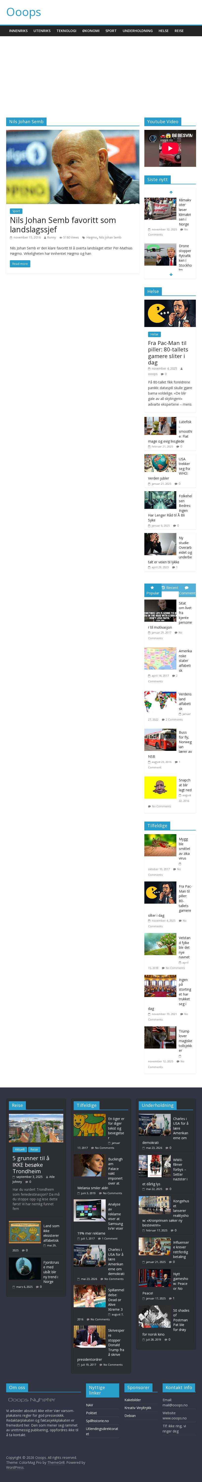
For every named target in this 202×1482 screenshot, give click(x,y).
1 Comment (110, 1238)
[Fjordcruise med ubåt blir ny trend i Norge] (25, 1260)
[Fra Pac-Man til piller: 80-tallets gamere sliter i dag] (170, 302)
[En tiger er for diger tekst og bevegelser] (91, 1116)
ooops (152, 374)
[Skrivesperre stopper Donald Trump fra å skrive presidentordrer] (91, 1328)
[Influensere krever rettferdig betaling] (155, 1240)
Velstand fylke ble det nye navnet (184, 947)
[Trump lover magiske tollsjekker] (161, 1029)
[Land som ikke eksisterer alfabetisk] (25, 1223)
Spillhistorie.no (97, 1420)
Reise (179, 30)
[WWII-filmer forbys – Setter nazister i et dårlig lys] (155, 1157)
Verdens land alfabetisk (185, 701)
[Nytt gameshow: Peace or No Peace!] (155, 1271)
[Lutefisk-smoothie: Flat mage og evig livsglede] (160, 419)
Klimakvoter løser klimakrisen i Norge (185, 212)
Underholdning (138, 30)
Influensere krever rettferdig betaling (181, 1249)
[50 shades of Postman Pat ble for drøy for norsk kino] (155, 1308)
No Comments (161, 806)
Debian (130, 1415)
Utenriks (42, 30)
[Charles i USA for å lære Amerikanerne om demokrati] (91, 1247)
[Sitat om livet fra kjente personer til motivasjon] (161, 599)
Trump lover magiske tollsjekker (185, 1041)
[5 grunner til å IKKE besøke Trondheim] (36, 1116)
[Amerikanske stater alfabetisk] (161, 647)
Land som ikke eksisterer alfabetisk (51, 1233)
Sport (111, 30)
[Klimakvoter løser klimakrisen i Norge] (160, 200)
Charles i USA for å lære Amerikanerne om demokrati (116, 1261)
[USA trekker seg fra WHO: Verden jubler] (160, 456)
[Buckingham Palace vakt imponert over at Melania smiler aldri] (91, 1156)
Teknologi (66, 30)
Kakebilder (132, 1399)
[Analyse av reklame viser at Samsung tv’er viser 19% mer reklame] (91, 1201)
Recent (172, 587)
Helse (164, 30)
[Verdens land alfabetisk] (161, 690)
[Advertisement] (101, 73)
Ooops (23, 11)
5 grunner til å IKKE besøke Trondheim (31, 1164)
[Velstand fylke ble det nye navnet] (161, 935)
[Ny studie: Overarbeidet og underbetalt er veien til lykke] (160, 535)
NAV (89, 1405)
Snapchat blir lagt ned (185, 785)
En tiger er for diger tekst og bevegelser (116, 1128)
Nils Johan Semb (110, 237)
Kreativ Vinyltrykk (137, 1407)
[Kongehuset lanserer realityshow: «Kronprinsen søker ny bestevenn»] (155, 1198)
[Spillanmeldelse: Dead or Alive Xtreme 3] (91, 1287)
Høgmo (91, 237)
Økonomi (91, 30)
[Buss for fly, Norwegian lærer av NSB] (161, 728)
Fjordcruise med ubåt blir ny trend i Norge (51, 1272)
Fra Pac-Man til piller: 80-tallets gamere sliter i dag (168, 352)
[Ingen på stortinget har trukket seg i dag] (161, 977)
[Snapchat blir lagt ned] (161, 776)
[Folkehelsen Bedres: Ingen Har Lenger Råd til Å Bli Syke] (160, 493)
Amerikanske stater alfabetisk (185, 660)
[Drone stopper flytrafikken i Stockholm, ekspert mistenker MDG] (160, 246)
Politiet (91, 1413)
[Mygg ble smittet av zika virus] (161, 836)
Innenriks (18, 30)
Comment (187, 592)
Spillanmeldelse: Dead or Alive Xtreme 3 (116, 1299)
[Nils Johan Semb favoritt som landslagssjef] (72, 133)
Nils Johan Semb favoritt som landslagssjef (63, 225)
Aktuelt (20, 1149)
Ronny (51, 237)
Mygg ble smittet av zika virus (184, 849)
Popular (152, 592)
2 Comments (174, 719)
